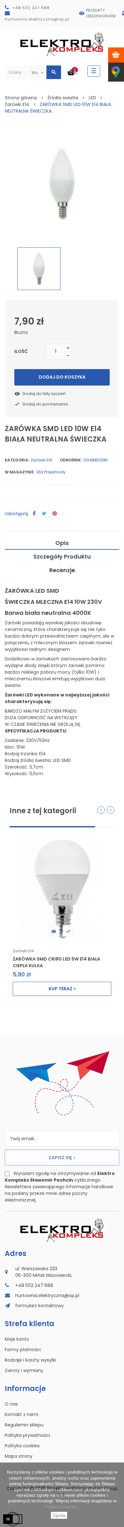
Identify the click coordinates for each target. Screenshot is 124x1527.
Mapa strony (18, 1456)
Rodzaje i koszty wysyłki (30, 1360)
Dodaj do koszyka (62, 377)
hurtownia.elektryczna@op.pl (37, 19)
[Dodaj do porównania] (68, 931)
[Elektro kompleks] (62, 45)
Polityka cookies (22, 1446)
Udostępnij (34, 513)
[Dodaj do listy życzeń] (53, 931)
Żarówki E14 (41, 460)
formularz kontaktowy (39, 1305)
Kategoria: (17, 460)
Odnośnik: (71, 460)
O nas (11, 1404)
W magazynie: (20, 472)
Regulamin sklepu (24, 1425)
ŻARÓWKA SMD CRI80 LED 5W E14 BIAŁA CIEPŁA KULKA (56, 962)
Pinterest (54, 513)
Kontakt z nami (21, 1414)
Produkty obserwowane (101, 13)
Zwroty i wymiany (24, 1370)
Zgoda (58, 1515)
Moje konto (17, 1339)
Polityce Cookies (61, 1506)
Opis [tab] (62, 543)
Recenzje (62, 570)
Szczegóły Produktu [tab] (62, 556)
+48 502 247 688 (31, 7)
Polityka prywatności (27, 1435)
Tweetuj (44, 513)
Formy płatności (23, 1349)
